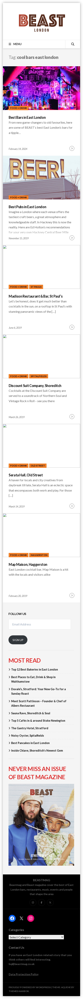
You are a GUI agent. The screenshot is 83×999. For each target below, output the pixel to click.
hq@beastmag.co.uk (22, 964)
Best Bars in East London (27, 117)
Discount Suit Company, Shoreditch (35, 385)
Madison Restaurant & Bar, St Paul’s (36, 296)
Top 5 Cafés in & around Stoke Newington (38, 720)
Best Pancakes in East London (30, 743)
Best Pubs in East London (27, 207)
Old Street (38, 465)
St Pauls (36, 286)
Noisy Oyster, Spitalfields (27, 735)
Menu (17, 44)
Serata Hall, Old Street (26, 475)
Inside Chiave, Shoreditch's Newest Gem (37, 750)
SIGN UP (18, 640)
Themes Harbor (19, 991)
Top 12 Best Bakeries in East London (34, 669)
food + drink (18, 108)
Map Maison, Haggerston (28, 564)
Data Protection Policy (23, 974)
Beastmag (41, 880)
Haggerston (39, 555)
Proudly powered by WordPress (30, 987)
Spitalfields (39, 376)
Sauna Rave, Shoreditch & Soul (30, 713)
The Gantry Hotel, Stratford (29, 728)
